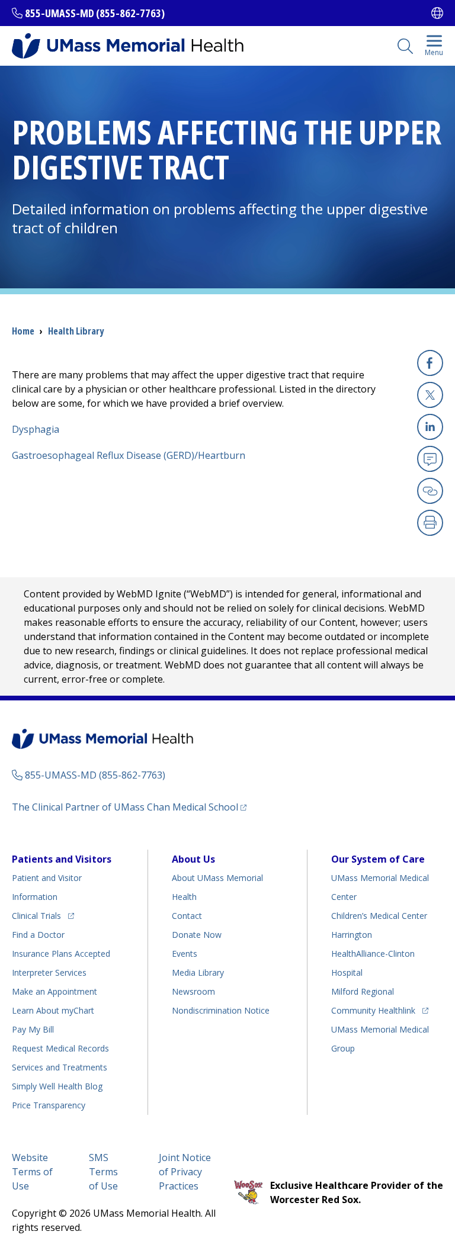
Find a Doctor (38, 934)
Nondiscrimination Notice (221, 1010)
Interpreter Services (49, 972)
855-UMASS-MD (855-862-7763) (95, 13)
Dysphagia (35, 429)
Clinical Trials (43, 915)
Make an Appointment (54, 991)
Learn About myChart (53, 1010)
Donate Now (197, 934)
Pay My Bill (33, 1029)
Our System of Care (378, 859)
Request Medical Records (60, 1048)
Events (184, 953)
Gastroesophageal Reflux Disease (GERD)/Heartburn (128, 455)
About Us (193, 859)
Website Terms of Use (32, 1171)
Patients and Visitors (61, 859)
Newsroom (193, 991)
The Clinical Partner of (129, 807)
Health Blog (57, 1086)
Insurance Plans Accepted (61, 953)
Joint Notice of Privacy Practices (185, 1171)
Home (23, 330)
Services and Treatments (59, 1067)
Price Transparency (48, 1105)
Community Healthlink (373, 1010)
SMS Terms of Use (103, 1171)
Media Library (198, 972)
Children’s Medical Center (379, 915)
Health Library (76, 330)
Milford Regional (362, 991)
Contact (187, 915)
